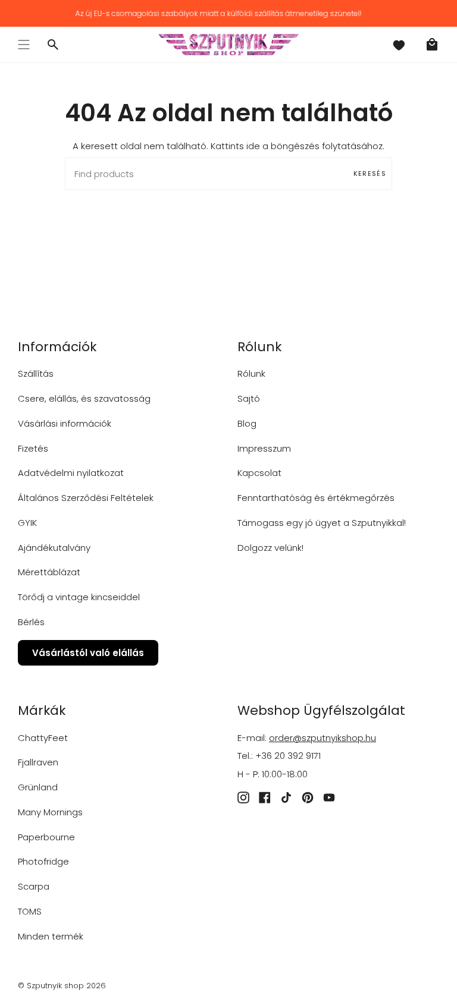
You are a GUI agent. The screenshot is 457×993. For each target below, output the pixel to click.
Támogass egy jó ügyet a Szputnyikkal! (321, 522)
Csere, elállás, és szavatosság (84, 398)
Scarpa (33, 886)
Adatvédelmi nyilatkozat (71, 472)
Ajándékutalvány (54, 547)
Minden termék (50, 936)
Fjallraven (38, 762)
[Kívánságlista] (399, 44)
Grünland (38, 787)
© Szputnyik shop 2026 (62, 985)
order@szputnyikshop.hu (322, 738)
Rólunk (251, 373)
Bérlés (31, 622)
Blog (246, 423)
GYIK (27, 522)
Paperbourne (46, 837)
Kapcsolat (259, 472)
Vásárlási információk (64, 423)
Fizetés (33, 448)
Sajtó (248, 398)
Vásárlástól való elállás (88, 653)
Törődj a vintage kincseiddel (79, 597)
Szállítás (36, 373)
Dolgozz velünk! (270, 547)
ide (253, 146)
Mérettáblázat (49, 572)
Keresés (369, 173)
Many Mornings (50, 812)
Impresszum (264, 448)
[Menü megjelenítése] (24, 44)
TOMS (30, 911)
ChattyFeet (43, 738)
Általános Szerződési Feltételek (86, 497)
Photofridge (43, 861)
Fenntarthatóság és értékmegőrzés (316, 497)
